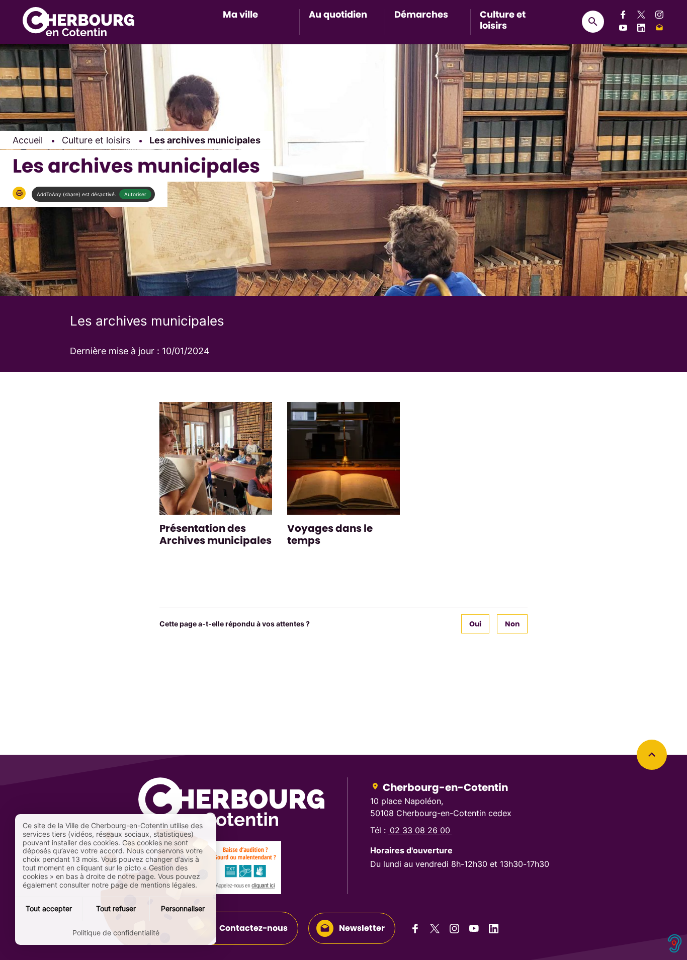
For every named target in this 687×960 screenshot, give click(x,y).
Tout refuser (116, 908)
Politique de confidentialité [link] (115, 932)
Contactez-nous (253, 928)
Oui (475, 624)
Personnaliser (183, 908)
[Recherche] (593, 22)
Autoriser (135, 194)
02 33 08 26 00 (420, 830)
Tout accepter (49, 908)
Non (512, 624)
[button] (19, 193)
